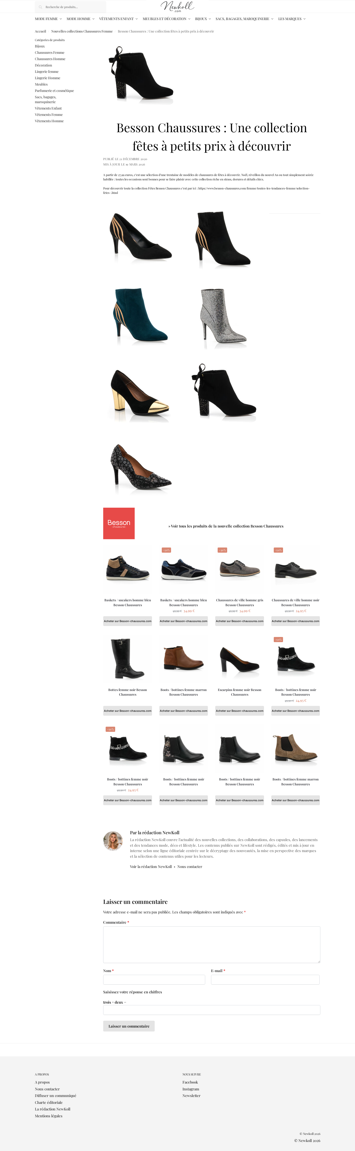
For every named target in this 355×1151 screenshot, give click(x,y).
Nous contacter (189, 866)
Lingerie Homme (47, 78)
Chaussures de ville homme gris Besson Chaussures (239, 602)
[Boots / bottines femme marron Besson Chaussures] (183, 659)
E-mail (218, 970)
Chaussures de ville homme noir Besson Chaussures (295, 602)
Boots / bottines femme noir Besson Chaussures (295, 692)
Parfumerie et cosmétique (54, 90)
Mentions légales (48, 1115)
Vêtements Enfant (48, 108)
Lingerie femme (47, 71)
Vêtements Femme (49, 114)
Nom (108, 970)
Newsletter (192, 1095)
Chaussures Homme (50, 58)
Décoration (43, 65)
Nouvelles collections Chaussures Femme (82, 31)
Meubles (41, 84)
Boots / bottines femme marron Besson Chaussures (184, 692)
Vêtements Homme (49, 121)
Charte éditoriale (49, 1102)
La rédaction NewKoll (52, 1109)
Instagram (191, 1088)
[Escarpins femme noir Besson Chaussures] (239, 659)
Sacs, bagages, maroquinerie (45, 99)
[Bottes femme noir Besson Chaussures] (127, 659)
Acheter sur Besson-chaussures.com (128, 621)
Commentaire (116, 922)
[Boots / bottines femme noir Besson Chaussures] (183, 748)
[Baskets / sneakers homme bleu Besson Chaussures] (127, 569)
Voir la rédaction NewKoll (151, 866)
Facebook (190, 1082)
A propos (42, 1082)
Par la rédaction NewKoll (154, 832)
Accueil (40, 31)
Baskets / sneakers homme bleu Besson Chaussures (127, 602)
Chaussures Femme (49, 52)
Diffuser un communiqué (55, 1095)
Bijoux (40, 46)
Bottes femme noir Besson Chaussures (127, 692)
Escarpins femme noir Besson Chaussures (239, 692)
